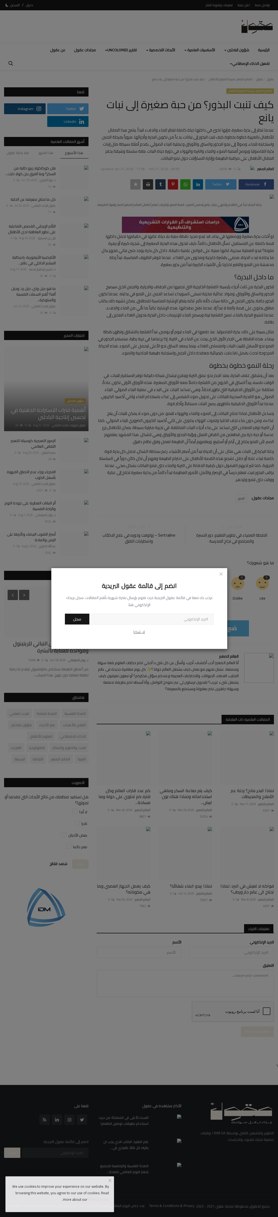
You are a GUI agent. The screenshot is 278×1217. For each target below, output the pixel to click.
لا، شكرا (139, 632)
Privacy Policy (98, 1199)
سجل (77, 619)
